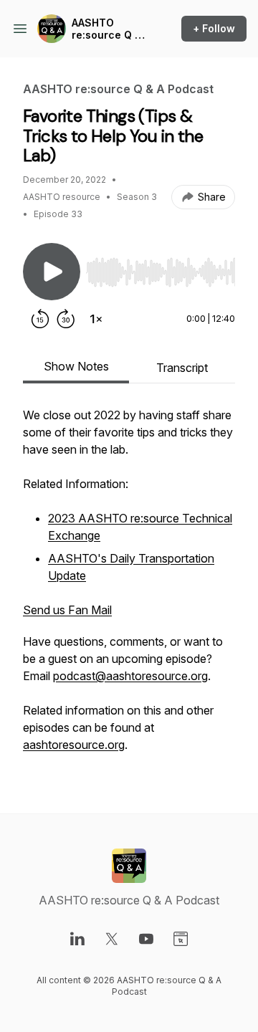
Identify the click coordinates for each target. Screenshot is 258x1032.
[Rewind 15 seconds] (40, 319)
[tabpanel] (129, 587)
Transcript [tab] (182, 367)
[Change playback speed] (96, 319)
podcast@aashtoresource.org (130, 676)
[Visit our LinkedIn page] (77, 939)
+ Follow (214, 28)
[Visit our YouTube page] (146, 939)
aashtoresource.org (74, 744)
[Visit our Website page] (180, 939)
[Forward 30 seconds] (66, 319)
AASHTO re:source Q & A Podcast (107, 29)
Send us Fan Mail (67, 610)
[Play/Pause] (51, 271)
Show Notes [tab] (76, 366)
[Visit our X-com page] (112, 939)
